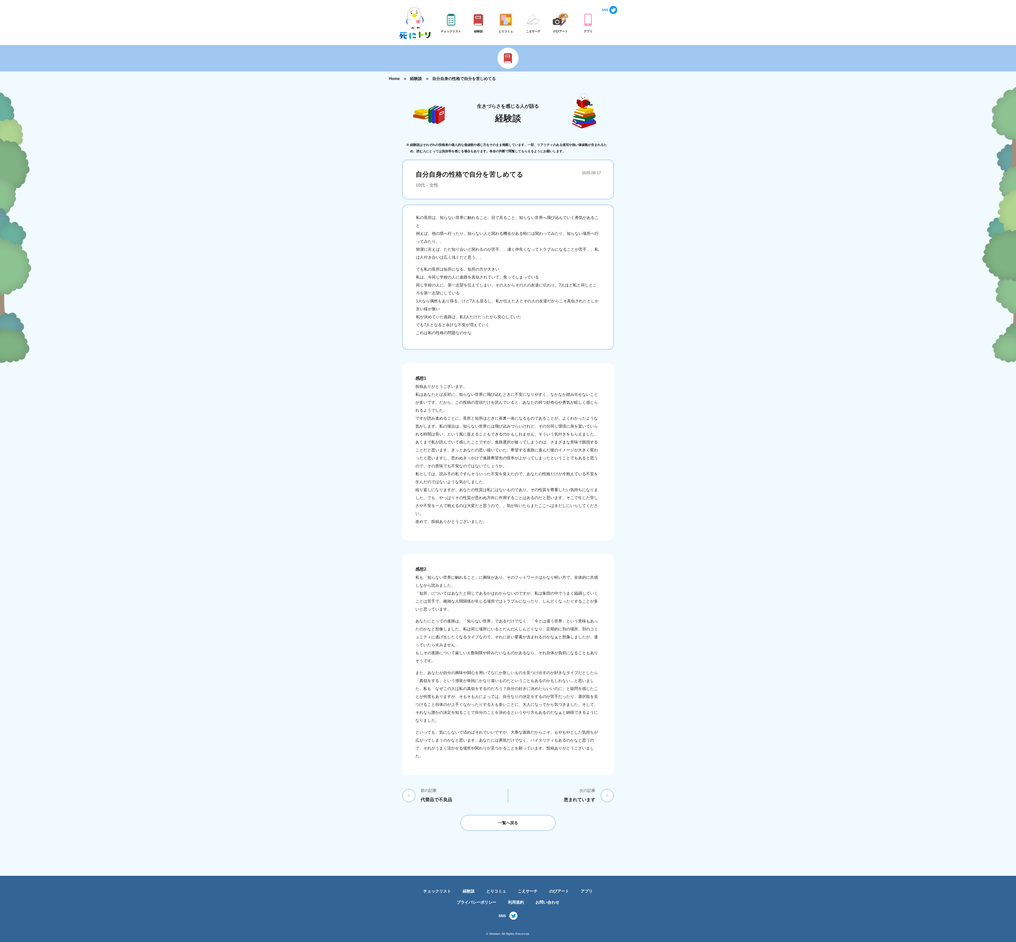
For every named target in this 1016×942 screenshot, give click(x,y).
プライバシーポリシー (476, 902)
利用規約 (516, 902)
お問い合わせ (547, 902)
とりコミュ (496, 891)
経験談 (416, 78)
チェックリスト (437, 891)
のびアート (559, 891)
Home (394, 78)
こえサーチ (528, 891)
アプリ (587, 891)
